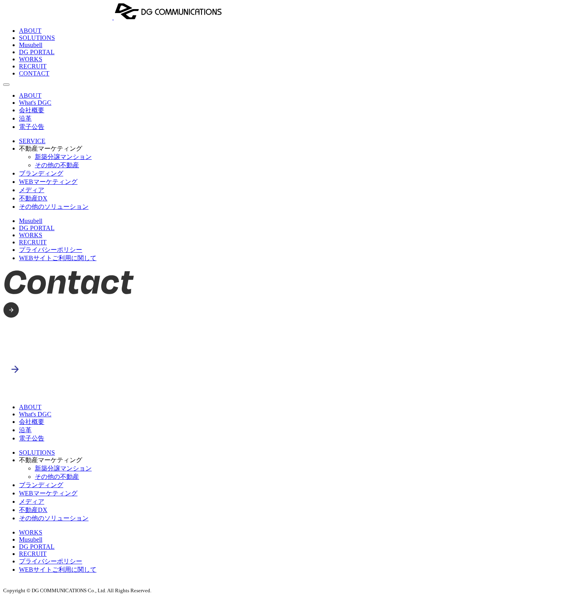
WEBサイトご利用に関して (57, 258)
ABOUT (30, 30)
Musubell (30, 45)
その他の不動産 (57, 165)
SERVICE (32, 141)
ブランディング (41, 173)
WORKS (30, 59)
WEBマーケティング (48, 181)
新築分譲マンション (63, 156)
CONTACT (34, 73)
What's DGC (35, 102)
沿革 (25, 118)
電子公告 (31, 126)
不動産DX (33, 198)
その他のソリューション (54, 206)
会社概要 (31, 110)
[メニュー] (6, 84)
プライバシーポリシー (50, 249)
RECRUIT (33, 66)
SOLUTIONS (37, 37)
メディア (31, 190)
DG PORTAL (37, 52)
